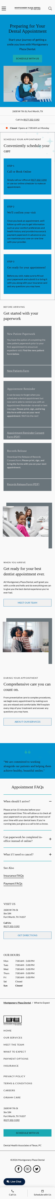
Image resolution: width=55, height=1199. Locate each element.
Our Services (13, 1037)
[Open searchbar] (50, 8)
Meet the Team (14, 1044)
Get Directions (27, 935)
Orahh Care (12, 1097)
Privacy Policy (14, 1076)
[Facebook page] (18, 1169)
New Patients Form (18, 370)
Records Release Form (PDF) (23, 484)
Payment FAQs (13, 883)
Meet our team (27, 602)
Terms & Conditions (18, 1083)
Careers (9, 1090)
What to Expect (15, 1051)
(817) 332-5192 (31, 119)
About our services (27, 721)
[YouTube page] (27, 1169)
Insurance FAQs (14, 875)
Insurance (11, 1065)
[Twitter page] (36, 1169)
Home (8, 1030)
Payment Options (16, 1058)
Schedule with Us (27, 58)
